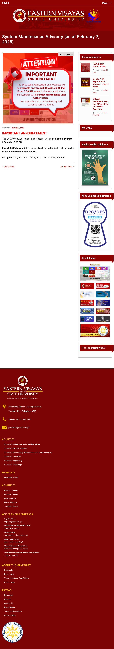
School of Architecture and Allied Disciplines (22, 444)
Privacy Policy (10, 615)
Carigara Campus (11, 494)
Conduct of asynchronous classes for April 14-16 (101, 83)
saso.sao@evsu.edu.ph (13, 541)
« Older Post (8, 166)
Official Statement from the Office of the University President (101, 104)
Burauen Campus (11, 490)
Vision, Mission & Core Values (16, 578)
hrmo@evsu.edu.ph (12, 528)
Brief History (9, 574)
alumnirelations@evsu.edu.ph (16, 548)
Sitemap (7, 599)
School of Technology (13, 464)
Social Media (9, 607)
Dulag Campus (10, 498)
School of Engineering (13, 460)
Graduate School (11, 477)
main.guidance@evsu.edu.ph (16, 535)
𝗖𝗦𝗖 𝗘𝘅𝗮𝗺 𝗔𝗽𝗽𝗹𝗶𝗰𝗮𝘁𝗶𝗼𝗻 (99, 65)
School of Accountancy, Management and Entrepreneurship (28, 452)
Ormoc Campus (10, 502)
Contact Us (8, 603)
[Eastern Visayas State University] (57, 15)
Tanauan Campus (11, 506)
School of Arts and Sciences (15, 448)
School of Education (12, 456)
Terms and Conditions (13, 611)
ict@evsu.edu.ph (11, 555)
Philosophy (8, 570)
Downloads (8, 595)
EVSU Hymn (9, 582)
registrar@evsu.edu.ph (13, 521)
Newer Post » (67, 166)
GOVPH (5, 3)
